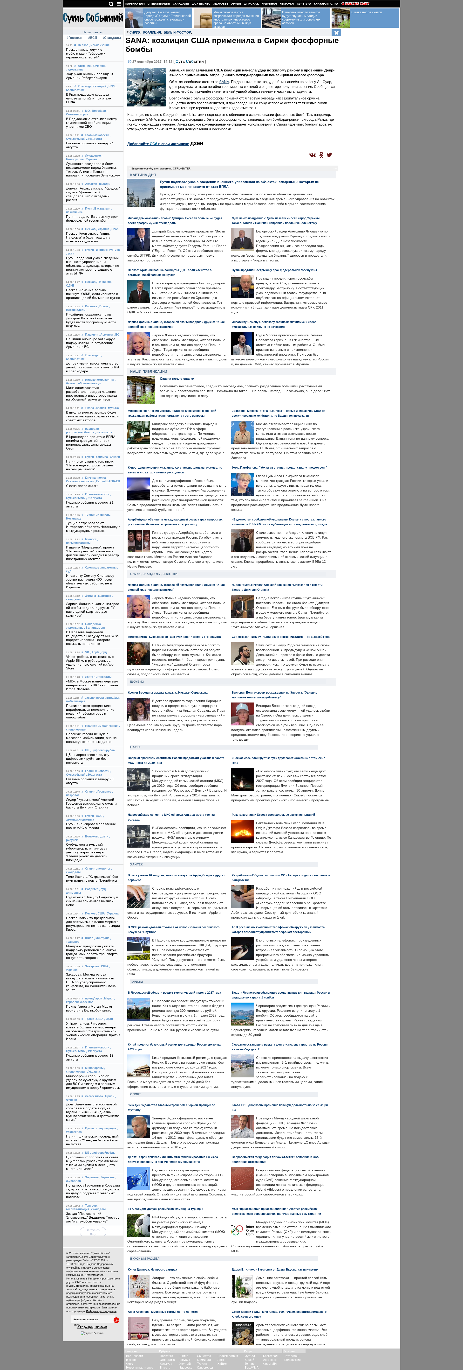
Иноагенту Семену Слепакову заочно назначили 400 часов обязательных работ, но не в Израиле (90, 581)
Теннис (249, 1363)
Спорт (135, 1094)
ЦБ (87, 750)
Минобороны (94, 1068)
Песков (83, 45)
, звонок (100, 408)
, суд (103, 652)
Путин (89, 249)
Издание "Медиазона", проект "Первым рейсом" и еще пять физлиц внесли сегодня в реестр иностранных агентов (92, 553)
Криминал (269, 3)
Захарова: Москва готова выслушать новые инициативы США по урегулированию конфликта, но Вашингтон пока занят (91, 982)
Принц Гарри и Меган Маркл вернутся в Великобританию (89, 1008)
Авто (221, 1360)
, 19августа (94, 1051)
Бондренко (93, 624)
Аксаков (91, 184)
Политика (166, 1356)
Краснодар (92, 355)
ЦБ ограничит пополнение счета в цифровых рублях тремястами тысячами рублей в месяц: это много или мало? (92, 1163)
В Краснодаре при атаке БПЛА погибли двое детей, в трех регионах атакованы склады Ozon (90, 442)
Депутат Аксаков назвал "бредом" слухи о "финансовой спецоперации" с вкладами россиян (93, 194)
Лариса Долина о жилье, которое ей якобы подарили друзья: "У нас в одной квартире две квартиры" (92, 609)
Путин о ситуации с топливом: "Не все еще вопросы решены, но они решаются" (91, 465)
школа (89, 408)
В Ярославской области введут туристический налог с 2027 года (174, 992)
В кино (183, 1356)
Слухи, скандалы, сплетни (153, 574)
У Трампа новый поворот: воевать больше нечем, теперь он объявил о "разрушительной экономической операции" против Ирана (93, 1031)
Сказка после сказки (82, 486)
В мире (131, 1360)
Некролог (287, 3)
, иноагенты (108, 567)
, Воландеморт (94, 627)
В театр (165, 1367)
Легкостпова (94, 1096)
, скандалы (98, 1209)
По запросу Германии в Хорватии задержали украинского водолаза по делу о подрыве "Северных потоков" (93, 1191)
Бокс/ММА (252, 1367)
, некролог (103, 868)
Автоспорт (270, 1360)
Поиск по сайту (357, 3)
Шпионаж (251, 3)
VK (87, 652)
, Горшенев (103, 791)
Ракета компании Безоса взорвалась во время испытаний (273, 814)
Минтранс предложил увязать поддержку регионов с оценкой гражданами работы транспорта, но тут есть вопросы (92, 952)
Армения (84, 65)
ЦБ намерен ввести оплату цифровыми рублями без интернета (87, 758)
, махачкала (103, 432)
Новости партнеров (139, 1367)
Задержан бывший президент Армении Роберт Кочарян (89, 76)
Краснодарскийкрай (92, 86)
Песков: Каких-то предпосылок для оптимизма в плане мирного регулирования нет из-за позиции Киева (93, 923)
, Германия (107, 1177)
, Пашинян (103, 282)
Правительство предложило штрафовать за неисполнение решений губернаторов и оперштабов (90, 711)
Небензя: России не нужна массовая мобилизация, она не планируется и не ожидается (91, 738)
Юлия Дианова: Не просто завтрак (152, 1269)
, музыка (113, 408)
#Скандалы (111, 38)
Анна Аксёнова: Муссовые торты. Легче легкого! (163, 1311)
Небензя (91, 725)
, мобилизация (99, 45)
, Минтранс (101, 938)
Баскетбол (270, 1356)
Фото (129, 1363)
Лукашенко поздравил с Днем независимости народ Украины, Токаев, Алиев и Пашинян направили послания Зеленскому (93, 169)
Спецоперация (159, 3)
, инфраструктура (107, 249)
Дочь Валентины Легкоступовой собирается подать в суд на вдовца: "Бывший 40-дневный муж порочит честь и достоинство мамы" (93, 1112)
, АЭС (98, 816)
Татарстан (291, 1356)
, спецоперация (105, 1128)
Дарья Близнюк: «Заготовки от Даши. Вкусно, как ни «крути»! (276, 1269)
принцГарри (93, 998)
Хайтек (136, 864)
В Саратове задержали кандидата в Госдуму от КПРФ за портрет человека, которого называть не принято (92, 638)
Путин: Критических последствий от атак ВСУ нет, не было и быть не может (92, 1140)
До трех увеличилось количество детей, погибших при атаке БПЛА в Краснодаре (92, 367)
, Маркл (108, 998)
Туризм (136, 982)
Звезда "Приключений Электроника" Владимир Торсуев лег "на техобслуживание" (92, 1217)
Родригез (91, 889)
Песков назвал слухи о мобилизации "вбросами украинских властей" (85, 53)
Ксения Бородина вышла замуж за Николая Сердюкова (168, 692)
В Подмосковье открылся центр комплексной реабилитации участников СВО (91, 122)
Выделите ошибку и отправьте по (161, 168)
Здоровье (220, 3)
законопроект (94, 697)
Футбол (250, 1356)
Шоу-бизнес (201, 3)
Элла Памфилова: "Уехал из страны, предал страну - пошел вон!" (279, 467)
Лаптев (90, 676)
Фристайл (270, 1363)
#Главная (74, 38)
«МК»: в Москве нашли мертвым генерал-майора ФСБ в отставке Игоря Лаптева (92, 685)
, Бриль (109, 1096)
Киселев (91, 306)
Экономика (167, 1360)
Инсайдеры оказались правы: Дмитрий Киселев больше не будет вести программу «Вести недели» (91, 320)
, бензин (114, 457)
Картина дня (135, 3)
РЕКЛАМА (101, 1327)
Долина (90, 595)
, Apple (94, 652)
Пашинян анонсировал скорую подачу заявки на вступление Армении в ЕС (91, 343)
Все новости (134, 1356)
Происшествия (228, 1356)
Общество (204, 1356)
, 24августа (94, 138)
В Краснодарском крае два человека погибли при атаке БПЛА (88, 98)
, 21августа (94, 498)
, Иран (108, 1019)
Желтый (185, 1363)
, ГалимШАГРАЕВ (107, 481)
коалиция (152, 32)
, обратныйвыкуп (89, 383)
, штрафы (112, 697)
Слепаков (92, 567)
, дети (104, 836)
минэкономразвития (99, 379)
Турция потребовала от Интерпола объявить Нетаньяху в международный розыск (93, 527)
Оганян (90, 791)
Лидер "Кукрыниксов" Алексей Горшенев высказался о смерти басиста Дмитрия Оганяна (91, 803)
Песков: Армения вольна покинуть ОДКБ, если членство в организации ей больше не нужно (93, 294)
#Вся (92, 38)
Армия (236, 3)
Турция (90, 514)
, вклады (104, 184)
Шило (89, 938)
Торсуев (91, 1205)
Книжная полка (326, 3)
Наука (135, 747)
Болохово (92, 836)
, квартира (104, 595)
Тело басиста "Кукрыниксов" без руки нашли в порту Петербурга (92, 878)
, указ (70, 253)
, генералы (103, 676)
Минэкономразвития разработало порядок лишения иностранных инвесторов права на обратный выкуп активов (91, 393)
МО (87, 110)
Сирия (134, 32)
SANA (224, 82)
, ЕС (116, 334)
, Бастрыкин (101, 208)
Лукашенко (93, 155)
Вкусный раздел (144, 1258)
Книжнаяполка (95, 477)
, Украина (90, 159)
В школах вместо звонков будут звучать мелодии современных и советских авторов (92, 416)
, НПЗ (111, 86)
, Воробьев (98, 110)
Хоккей (249, 1360)
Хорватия (92, 1177)
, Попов (103, 306)
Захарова (92, 966)
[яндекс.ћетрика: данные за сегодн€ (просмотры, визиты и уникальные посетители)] (92, 1333)
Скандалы (181, 3)
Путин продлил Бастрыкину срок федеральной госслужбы (92, 218)
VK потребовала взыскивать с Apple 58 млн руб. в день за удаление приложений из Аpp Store (90, 662)
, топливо (101, 457)
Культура (304, 3)
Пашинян (91, 334)
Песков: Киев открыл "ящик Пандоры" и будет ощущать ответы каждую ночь (88, 237)
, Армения (106, 334)
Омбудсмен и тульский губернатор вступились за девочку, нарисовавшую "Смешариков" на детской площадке (86, 852)
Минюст (90, 539)
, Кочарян (98, 65)
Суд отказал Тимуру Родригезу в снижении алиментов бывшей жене (92, 901)
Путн (88, 208)
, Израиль (103, 514)
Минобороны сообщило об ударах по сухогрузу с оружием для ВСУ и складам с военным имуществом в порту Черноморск (93, 1081)
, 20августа (94, 774)
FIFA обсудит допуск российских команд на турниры (165, 1208)
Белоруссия (292, 1360)
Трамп (89, 1019)
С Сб (190, 61)
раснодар (92, 428)
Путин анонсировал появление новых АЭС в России (91, 826)
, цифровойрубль (102, 750)
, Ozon (114, 229)
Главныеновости (97, 135)
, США (100, 913)
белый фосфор (177, 32)
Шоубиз (137, 681)
